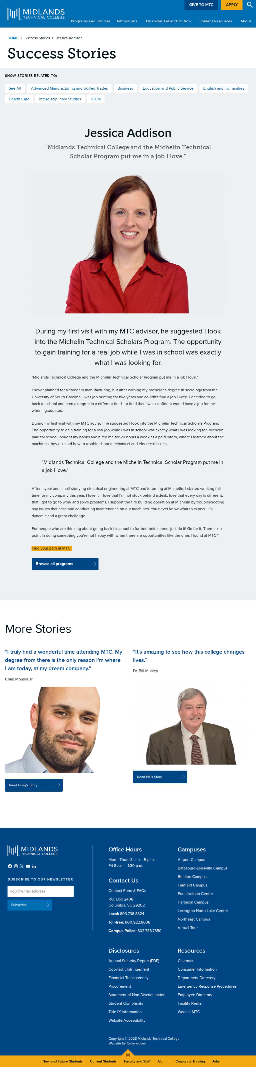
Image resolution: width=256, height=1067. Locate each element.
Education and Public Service (168, 88)
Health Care (19, 99)
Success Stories (37, 38)
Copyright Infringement (128, 969)
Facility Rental (190, 1003)
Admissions (126, 21)
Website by (127, 1043)
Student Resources (216, 21)
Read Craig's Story (23, 785)
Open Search (250, 5)
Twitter (22, 866)
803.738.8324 (132, 913)
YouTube (28, 866)
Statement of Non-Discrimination (137, 994)
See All (15, 88)
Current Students (103, 1061)
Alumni (163, 1061)
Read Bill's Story (149, 777)
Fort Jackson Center (195, 893)
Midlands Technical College (36, 14)
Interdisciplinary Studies (60, 99)
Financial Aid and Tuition (168, 21)
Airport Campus (191, 859)
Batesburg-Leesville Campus (203, 868)
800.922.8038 (137, 922)
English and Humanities (223, 88)
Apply (232, 4)
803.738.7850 (150, 930)
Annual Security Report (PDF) (133, 960)
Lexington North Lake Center (203, 910)
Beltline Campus (192, 876)
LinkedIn (34, 866)
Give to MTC (201, 4)
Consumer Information (197, 969)
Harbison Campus (193, 902)
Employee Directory (195, 994)
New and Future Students (62, 1061)
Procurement (119, 986)
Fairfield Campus (192, 885)
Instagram (16, 866)
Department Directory (197, 977)
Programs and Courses (90, 21)
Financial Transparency (128, 977)
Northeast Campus (194, 919)
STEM (96, 99)
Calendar (186, 960)
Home (13, 38)
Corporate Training (190, 1061)
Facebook (10, 866)
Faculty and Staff (137, 1061)
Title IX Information (125, 1011)
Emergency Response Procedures (207, 986)
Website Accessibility (127, 1020)
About (245, 21)
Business (125, 88)
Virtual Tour (188, 927)
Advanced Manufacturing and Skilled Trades (69, 88)
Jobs (216, 1061)
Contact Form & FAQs (127, 890)
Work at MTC (189, 1011)
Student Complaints (125, 1003)
